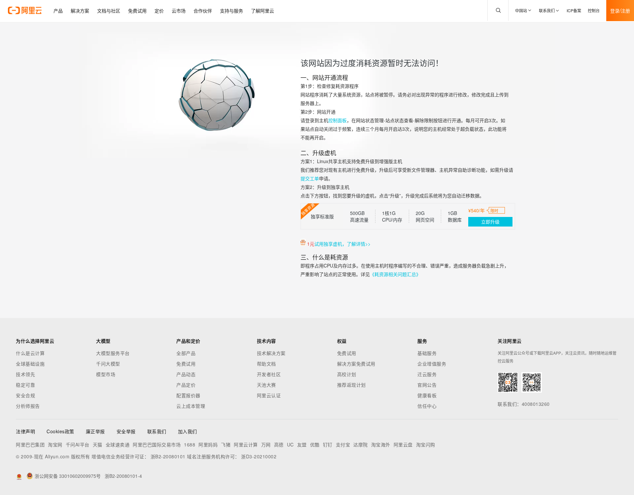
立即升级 (490, 221)
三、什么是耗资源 (324, 257)
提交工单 (309, 178)
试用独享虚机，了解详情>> (342, 243)
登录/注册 (620, 10)
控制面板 (337, 120)
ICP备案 (574, 10)
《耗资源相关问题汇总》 (395, 274)
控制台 (594, 10)
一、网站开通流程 (324, 77)
